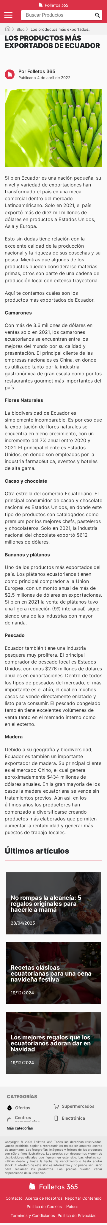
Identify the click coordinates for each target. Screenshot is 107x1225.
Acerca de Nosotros (43, 1198)
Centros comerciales (27, 1120)
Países (72, 1206)
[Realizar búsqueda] (97, 15)
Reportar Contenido (83, 1198)
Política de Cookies (44, 1206)
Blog (21, 29)
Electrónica (73, 1118)
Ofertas (22, 1107)
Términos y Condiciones (33, 1215)
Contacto (14, 1198)
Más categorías (20, 1128)
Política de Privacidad (77, 1215)
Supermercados (78, 1106)
